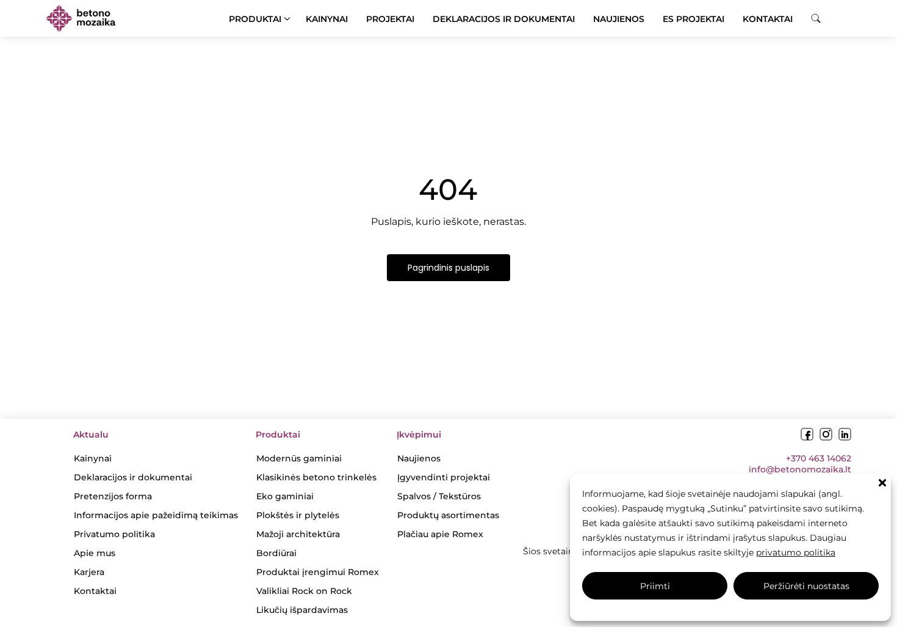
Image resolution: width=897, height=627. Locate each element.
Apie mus (94, 553)
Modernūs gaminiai (299, 458)
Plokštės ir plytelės (297, 515)
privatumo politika (795, 552)
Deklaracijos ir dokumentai (504, 18)
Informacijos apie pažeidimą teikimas (156, 515)
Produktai (255, 18)
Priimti (655, 586)
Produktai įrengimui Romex (317, 572)
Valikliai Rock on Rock (304, 590)
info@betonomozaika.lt (800, 469)
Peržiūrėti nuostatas (806, 586)
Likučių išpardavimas (302, 609)
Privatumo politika (114, 534)
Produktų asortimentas (448, 515)
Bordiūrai (276, 553)
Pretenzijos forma (113, 496)
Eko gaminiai (285, 496)
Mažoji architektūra (298, 534)
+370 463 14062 (818, 458)
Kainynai (327, 18)
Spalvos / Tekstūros (439, 496)
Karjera (89, 572)
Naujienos (618, 18)
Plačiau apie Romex (440, 534)
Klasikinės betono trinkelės (316, 477)
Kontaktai (768, 18)
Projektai (390, 18)
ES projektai (693, 18)
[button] (882, 482)
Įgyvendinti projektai (443, 477)
